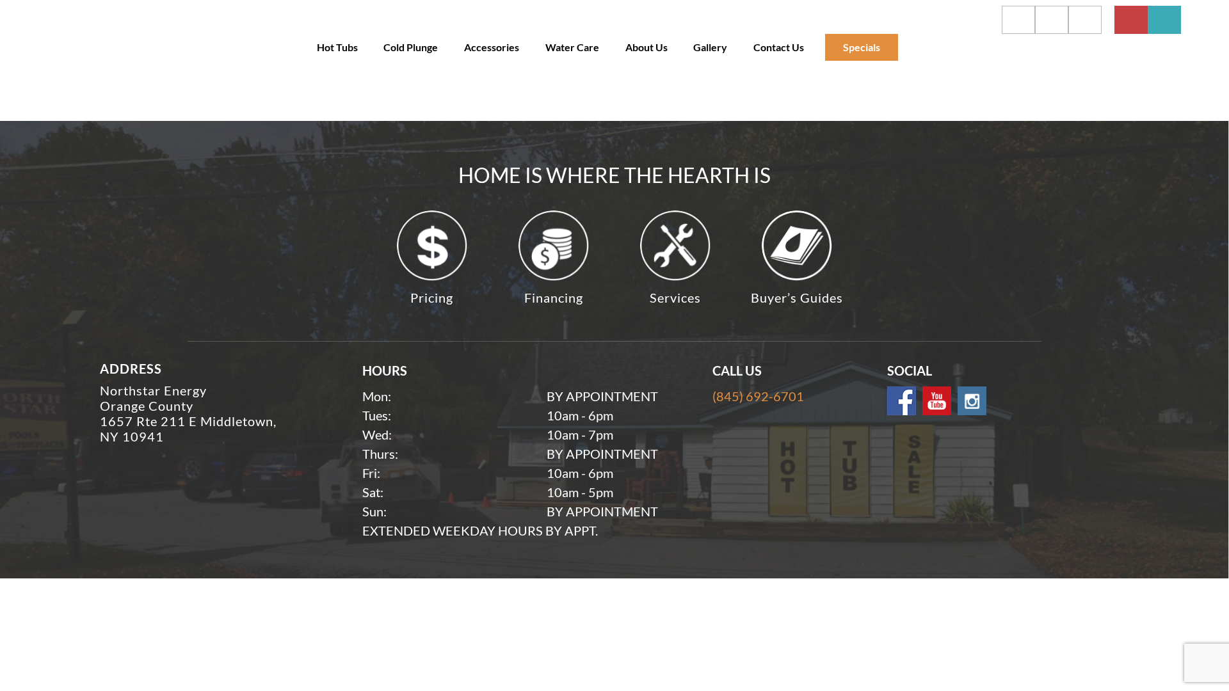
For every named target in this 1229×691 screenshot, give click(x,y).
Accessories (491, 47)
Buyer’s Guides (797, 297)
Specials (861, 47)
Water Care (572, 47)
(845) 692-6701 (758, 396)
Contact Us (778, 47)
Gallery (710, 47)
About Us (646, 47)
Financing (553, 297)
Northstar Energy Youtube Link (936, 400)
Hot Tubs (337, 47)
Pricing (431, 297)
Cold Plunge (410, 47)
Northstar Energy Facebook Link (901, 400)
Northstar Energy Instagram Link (972, 400)
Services (675, 297)
